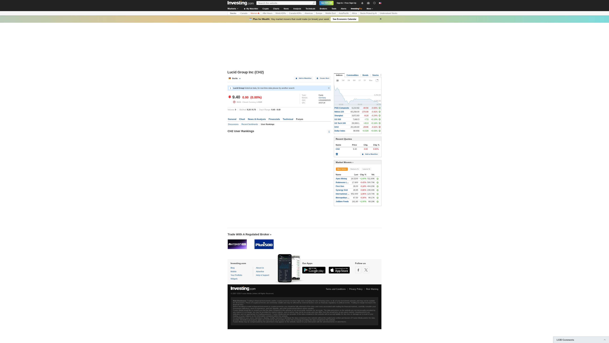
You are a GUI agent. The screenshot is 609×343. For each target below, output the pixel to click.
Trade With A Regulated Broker (248, 234)
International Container (346, 194)
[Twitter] (366, 270)
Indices (339, 75)
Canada (243, 13)
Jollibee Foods (342, 201)
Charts (276, 9)
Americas (309, 13)
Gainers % (354, 169)
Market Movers (344, 162)
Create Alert (324, 78)
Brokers (323, 9)
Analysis (297, 9)
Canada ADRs (295, 13)
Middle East (330, 13)
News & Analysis (257, 119)
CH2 (338, 149)
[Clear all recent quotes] (337, 153)
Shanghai (338, 115)
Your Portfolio (236, 275)
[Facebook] (358, 270)
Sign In (340, 3)
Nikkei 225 (339, 112)
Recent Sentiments (250, 124)
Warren (254, 13)
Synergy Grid (342, 190)
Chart (242, 119)
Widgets (234, 279)
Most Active (341, 169)
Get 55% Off (326, 3)
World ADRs (280, 13)
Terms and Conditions (336, 289)
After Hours (267, 13)
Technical (288, 119)
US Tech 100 (340, 123)
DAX (336, 127)
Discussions (233, 124)
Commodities (353, 75)
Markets (232, 8)
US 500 (337, 119)
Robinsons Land (343, 182)
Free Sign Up (350, 3)
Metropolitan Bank (344, 198)
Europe (319, 13)
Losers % (366, 169)
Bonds (365, 75)
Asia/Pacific (344, 13)
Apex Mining (341, 179)
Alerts (343, 9)
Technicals (310, 9)
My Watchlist (252, 9)
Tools (334, 9)
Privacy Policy (356, 289)
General (232, 119)
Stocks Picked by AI (368, 13)
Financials (274, 119)
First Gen (340, 186)
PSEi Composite (341, 108)
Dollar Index (339, 131)
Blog (233, 268)
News (286, 9)
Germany (322, 98)
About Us (260, 268)
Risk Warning (372, 289)
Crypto (265, 9)
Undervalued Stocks (388, 13)
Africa (354, 13)
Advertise (260, 271)
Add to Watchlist (305, 78)
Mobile (233, 271)
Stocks (233, 13)
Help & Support (262, 275)
